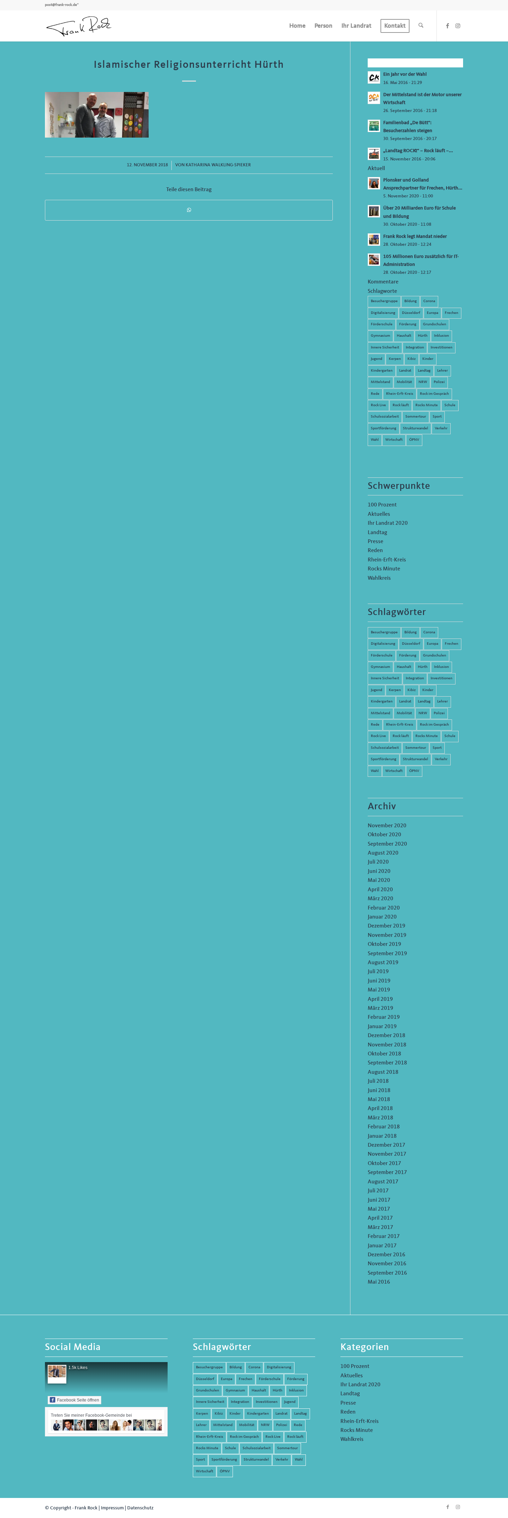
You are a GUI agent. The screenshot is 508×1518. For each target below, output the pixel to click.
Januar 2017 (382, 1246)
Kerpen (395, 359)
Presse (375, 541)
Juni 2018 (379, 1090)
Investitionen (441, 348)
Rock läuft (401, 405)
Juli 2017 (378, 1191)
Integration (415, 348)
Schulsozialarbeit (385, 417)
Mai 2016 (379, 1282)
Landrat (405, 371)
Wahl (375, 440)
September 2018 (387, 1063)
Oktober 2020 (384, 835)
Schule (449, 405)
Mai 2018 (379, 1099)
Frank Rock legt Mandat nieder (415, 236)
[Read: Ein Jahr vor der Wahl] (374, 77)
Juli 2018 (378, 1081)
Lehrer (442, 371)
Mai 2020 (379, 880)
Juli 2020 (378, 862)
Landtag (424, 371)
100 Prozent (382, 505)
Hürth (422, 336)
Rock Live (378, 405)
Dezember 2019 (386, 926)
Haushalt (404, 336)
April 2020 (380, 890)
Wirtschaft (394, 440)
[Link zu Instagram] (458, 25)
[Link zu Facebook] (447, 25)
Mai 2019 (379, 990)
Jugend (376, 359)
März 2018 (380, 1118)
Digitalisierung (383, 313)
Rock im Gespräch (434, 394)
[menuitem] (297, 25)
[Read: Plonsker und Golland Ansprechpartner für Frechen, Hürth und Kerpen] (374, 183)
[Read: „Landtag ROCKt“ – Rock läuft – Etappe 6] (374, 154)
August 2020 (383, 853)
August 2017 (383, 1182)
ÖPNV (414, 440)
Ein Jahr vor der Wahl (405, 74)
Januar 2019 (382, 1027)
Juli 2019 (378, 972)
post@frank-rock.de (61, 5)
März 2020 (380, 899)
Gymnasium (380, 336)
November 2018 (387, 1045)
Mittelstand (380, 382)
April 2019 (380, 999)
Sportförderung (383, 428)
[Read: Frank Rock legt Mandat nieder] (374, 239)
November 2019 (387, 935)
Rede (375, 394)
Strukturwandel (415, 428)
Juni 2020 (379, 871)
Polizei (439, 382)
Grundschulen (434, 324)
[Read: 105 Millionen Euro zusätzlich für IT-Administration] (374, 259)
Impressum (112, 1508)
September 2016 (387, 1273)
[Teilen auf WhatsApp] (188, 210)
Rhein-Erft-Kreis (399, 394)
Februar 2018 (384, 1127)
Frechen (451, 313)
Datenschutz (140, 1508)
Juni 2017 (379, 1200)
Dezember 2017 (386, 1145)
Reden (375, 550)
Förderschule (382, 324)
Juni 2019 (379, 981)
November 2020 (387, 826)
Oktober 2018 (384, 1054)
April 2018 (380, 1108)
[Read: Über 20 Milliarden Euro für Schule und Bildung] (374, 211)
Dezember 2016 (386, 1255)
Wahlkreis (379, 578)
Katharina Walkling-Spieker (218, 165)
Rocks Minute (426, 405)
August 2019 (383, 963)
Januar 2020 (382, 917)
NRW (422, 382)
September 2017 (387, 1172)
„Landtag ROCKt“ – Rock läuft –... (418, 151)
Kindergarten (382, 371)
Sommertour (415, 417)
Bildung (410, 301)
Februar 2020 (384, 908)
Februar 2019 (384, 1017)
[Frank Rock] (79, 25)
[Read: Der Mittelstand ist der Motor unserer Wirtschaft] (374, 98)
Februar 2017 (384, 1236)
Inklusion (441, 336)
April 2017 (380, 1218)
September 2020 (387, 844)
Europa (432, 313)
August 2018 (383, 1072)
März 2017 (380, 1227)
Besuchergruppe (384, 301)
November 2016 (387, 1264)
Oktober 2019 (384, 944)
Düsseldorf (411, 313)
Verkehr (441, 428)
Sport (437, 417)
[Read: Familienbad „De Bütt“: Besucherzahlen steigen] (374, 126)
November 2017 (387, 1154)
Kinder (427, 359)
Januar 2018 (382, 1136)
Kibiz (411, 359)
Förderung (407, 324)
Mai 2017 (379, 1209)
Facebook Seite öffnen (78, 1400)
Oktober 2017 (384, 1163)
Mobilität (404, 382)
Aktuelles (379, 514)
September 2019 (387, 954)
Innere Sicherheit (385, 348)
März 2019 (380, 1008)
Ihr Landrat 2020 (388, 523)
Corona (429, 301)
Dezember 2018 (386, 1036)
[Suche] (421, 25)
